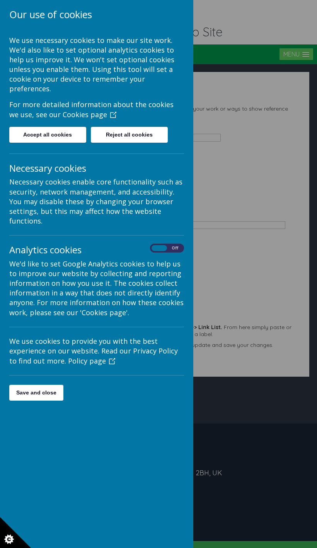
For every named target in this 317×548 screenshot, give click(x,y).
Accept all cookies (47, 134)
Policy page (87, 360)
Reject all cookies (129, 134)
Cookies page (85, 114)
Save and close (36, 392)
